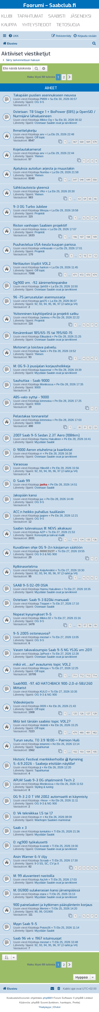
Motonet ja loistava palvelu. (35, 347)
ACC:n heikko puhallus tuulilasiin (39, 512)
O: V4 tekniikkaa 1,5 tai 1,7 (33, 813)
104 (88, 751)
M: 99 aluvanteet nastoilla (33, 876)
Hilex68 (44, 468)
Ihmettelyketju (25, 130)
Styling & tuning (44, 786)
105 (95, 751)
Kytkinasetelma (25, 566)
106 (75, 237)
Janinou (45, 317)
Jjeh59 (44, 286)
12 (95, 255)
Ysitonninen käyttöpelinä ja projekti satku (45, 314)
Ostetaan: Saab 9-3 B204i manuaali (41, 600)
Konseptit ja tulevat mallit (49, 535)
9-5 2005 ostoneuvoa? (31, 633)
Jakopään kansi (25, 495)
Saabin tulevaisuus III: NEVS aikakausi (42, 528)
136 (95, 539)
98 (90, 625)
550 (95, 179)
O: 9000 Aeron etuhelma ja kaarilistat (42, 450)
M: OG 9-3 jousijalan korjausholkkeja (41, 366)
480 (82, 732)
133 (75, 539)
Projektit (39, 213)
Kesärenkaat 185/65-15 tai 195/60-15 (42, 333)
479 (75, 732)
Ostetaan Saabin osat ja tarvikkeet (56, 122)
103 (82, 751)
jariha (43, 484)
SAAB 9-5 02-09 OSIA (30, 585)
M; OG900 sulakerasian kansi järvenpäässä (46, 890)
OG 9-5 (39, 102)
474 (95, 274)
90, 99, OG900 (44, 911)
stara (43, 894)
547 (75, 179)
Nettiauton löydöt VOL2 (32, 263)
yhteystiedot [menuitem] (36, 25)
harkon (44, 267)
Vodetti (44, 725)
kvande (44, 845)
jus (41, 499)
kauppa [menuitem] (9, 25)
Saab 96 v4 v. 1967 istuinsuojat (37, 938)
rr (41, 453)
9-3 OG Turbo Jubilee (30, 206)
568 (82, 141)
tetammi (45, 743)
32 (90, 427)
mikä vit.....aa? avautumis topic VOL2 (42, 664)
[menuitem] (13, 36)
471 (75, 274)
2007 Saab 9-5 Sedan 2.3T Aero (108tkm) (46, 435)
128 (95, 713)
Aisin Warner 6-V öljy (30, 857)
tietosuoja (68, 25)
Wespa (44, 210)
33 (95, 427)
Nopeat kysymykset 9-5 (32, 614)
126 (82, 713)
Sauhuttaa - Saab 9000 (31, 380)
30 (79, 427)
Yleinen (39, 156)
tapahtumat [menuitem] (30, 16)
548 (82, 179)
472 (82, 274)
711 (75, 675)
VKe (42, 191)
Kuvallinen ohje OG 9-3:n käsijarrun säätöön (47, 547)
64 (85, 198)
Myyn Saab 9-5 (25, 924)
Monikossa (46, 384)
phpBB (47, 997)
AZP (42, 532)
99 (95, 625)
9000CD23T (47, 551)
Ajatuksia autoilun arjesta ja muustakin (43, 168)
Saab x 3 (20, 828)
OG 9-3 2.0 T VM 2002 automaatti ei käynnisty (50, 797)
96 (79, 625)
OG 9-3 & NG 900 (46, 554)
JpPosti (44, 653)
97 (85, 625)
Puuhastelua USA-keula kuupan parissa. (44, 244)
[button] (69, 77)
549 (88, 179)
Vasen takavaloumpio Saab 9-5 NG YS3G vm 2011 (52, 650)
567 (75, 141)
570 (95, 141)
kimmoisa (46, 400)
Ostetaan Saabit (44, 487)
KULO (43, 691)
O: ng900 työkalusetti (30, 842)
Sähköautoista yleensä (31, 187)
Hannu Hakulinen (50, 439)
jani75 (43, 300)
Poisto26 (45, 927)
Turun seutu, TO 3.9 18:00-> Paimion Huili (46, 740)
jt (40, 767)
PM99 (43, 98)
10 (85, 255)
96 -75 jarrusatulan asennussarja (39, 297)
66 (95, 198)
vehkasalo (46, 248)
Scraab (44, 860)
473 (88, 274)
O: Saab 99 (21, 481)
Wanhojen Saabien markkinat (52, 820)
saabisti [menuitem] (56, 16)
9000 (38, 387)
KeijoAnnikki (47, 570)
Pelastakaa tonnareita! (30, 416)
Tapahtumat (42, 747)
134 (82, 539)
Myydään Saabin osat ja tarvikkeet (56, 372)
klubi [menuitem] (6, 16)
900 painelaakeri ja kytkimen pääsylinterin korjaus (52, 905)
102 (75, 751)
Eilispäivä (45, 336)
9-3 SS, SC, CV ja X (47, 863)
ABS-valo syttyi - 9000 (31, 397)
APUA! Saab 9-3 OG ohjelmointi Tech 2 (44, 780)
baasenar (46, 369)
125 (75, 713)
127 (88, 713)
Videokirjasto (23, 702)
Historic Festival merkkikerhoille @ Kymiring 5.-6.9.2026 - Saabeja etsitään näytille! (48, 761)
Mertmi (44, 908)
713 (88, 675)
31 (85, 427)
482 (95, 732)
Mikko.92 (45, 618)
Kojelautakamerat (27, 149)
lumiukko (45, 831)
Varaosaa (20, 464)
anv (42, 134)
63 (79, 198)
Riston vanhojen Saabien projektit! (40, 225)
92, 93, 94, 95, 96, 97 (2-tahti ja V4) (56, 303)
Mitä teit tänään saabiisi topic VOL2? (42, 721)
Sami (43, 351)
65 (90, 198)
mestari (44, 637)
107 (82, 237)
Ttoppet (44, 603)
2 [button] (64, 77)
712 (82, 675)
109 (95, 237)
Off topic (40, 137)
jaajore (44, 515)
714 (95, 675)
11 (90, 255)
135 (88, 539)
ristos (43, 229)
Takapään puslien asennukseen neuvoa (44, 95)
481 (88, 732)
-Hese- (44, 800)
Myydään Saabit (44, 442)
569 (88, 141)
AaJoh (44, 879)
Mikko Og (46, 119)
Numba (44, 172)
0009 (43, 706)
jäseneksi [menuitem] (80, 16)
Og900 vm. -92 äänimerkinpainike (40, 283)
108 (88, 237)
